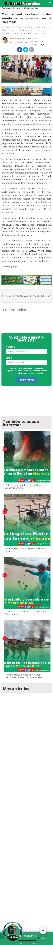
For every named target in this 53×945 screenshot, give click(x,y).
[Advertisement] (26, 808)
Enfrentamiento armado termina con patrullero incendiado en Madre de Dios (24, 676)
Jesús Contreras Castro (26, 39)
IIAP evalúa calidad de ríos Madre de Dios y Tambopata (25, 613)
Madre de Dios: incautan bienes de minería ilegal (25, 549)
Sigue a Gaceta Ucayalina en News (26, 295)
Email (9, 357)
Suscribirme (27, 379)
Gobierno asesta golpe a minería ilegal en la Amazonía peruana (26, 486)
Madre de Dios (36, 42)
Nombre (10, 347)
